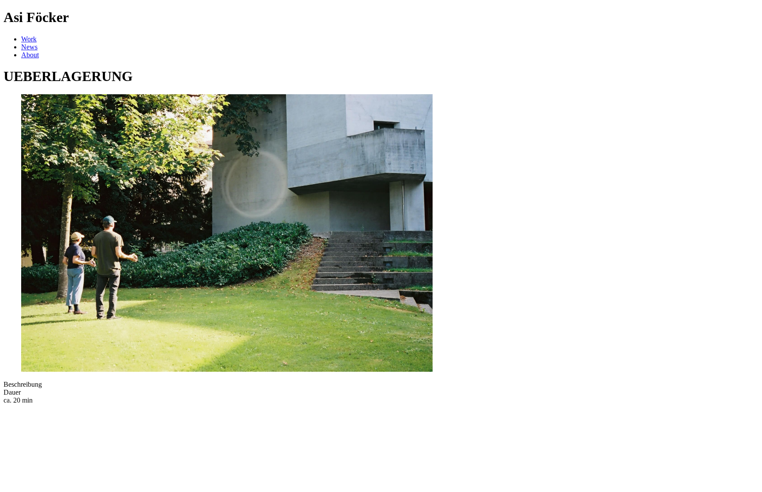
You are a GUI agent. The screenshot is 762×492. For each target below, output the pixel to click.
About (30, 55)
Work (29, 39)
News (29, 47)
